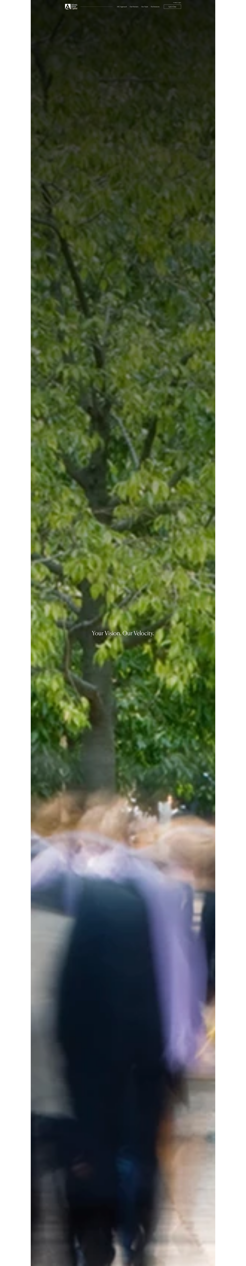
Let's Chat (172, 7)
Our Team (144, 7)
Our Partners (134, 7)
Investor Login (177, 2)
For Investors (155, 7)
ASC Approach (122, 7)
